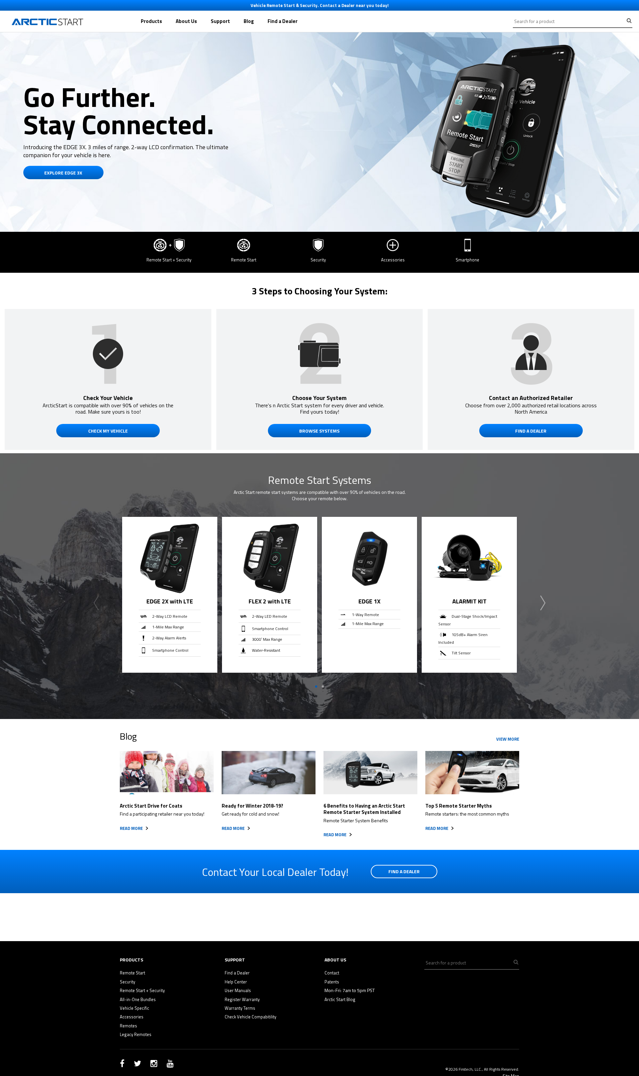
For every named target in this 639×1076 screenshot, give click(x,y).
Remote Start (132, 972)
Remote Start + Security (142, 990)
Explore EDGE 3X (63, 172)
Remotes (128, 1025)
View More (507, 739)
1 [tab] (316, 686)
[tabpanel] (169, 595)
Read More (131, 828)
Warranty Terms (240, 1008)
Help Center (236, 981)
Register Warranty (242, 999)
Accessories (131, 1016)
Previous (96, 603)
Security (127, 981)
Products (151, 21)
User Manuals (238, 990)
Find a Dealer (283, 21)
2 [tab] (322, 686)
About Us (186, 21)
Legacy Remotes (135, 1034)
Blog (249, 21)
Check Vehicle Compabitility (250, 1016)
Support (220, 21)
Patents (331, 981)
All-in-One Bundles (138, 999)
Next (542, 603)
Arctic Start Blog (339, 999)
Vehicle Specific (134, 1008)
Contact (331, 972)
